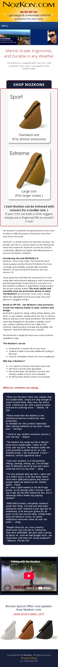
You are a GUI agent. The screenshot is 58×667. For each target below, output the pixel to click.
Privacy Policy (29, 658)
